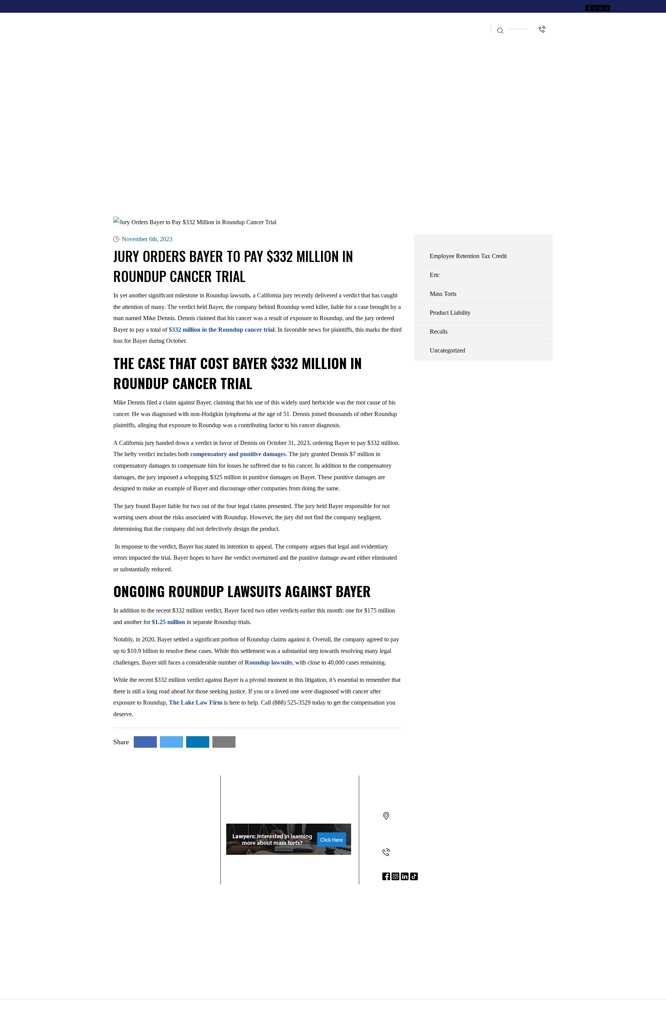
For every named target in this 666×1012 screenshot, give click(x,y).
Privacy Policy (401, 1005)
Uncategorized (447, 350)
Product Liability (450, 312)
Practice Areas (295, 22)
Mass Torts (443, 293)
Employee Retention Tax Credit (391, 22)
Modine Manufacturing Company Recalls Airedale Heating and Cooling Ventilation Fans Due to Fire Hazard (325, 927)
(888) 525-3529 (411, 852)
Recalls (438, 331)
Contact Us (465, 37)
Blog (469, 22)
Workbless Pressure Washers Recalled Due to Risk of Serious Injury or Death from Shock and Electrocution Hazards (183, 927)
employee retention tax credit (468, 256)
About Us (238, 22)
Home (197, 22)
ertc (435, 275)
